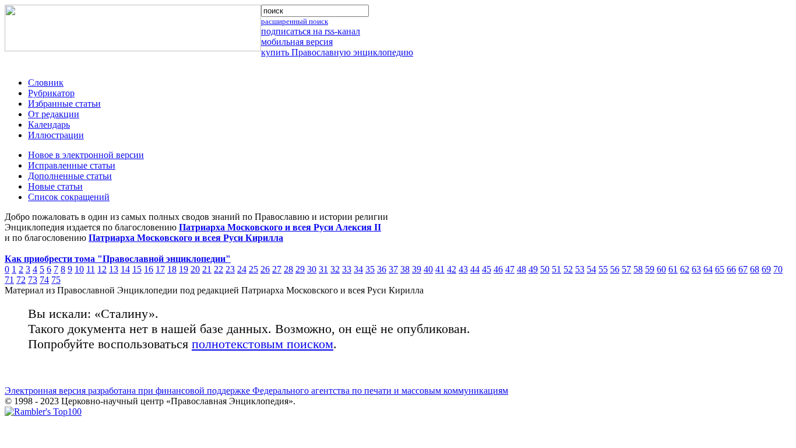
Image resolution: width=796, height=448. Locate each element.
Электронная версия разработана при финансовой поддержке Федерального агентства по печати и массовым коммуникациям (256, 391)
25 (253, 269)
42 (451, 269)
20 (195, 269)
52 (568, 269)
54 (591, 269)
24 (241, 269)
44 (475, 269)
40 (428, 269)
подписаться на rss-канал (310, 31)
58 (638, 269)
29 (300, 269)
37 (393, 269)
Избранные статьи (64, 103)
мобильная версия (297, 42)
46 (498, 269)
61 (673, 269)
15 (137, 269)
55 (603, 269)
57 (626, 269)
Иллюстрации (56, 135)
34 (358, 269)
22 (218, 269)
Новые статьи (55, 186)
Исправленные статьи (71, 165)
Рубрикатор (51, 93)
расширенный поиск (294, 21)
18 (172, 269)
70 (778, 269)
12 (102, 269)
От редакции (53, 114)
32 (335, 269)
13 (113, 269)
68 (754, 269)
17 (160, 269)
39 (416, 269)
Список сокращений (69, 197)
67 (743, 269)
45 (486, 269)
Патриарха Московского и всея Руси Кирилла (186, 238)
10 (79, 269)
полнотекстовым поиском (262, 344)
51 (556, 269)
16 (148, 269)
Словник (46, 83)
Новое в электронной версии (86, 155)
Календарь (49, 125)
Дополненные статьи (70, 176)
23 (230, 269)
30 (311, 269)
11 (90, 269)
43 (463, 269)
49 (533, 269)
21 (207, 269)
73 (32, 280)
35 (370, 269)
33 (346, 269)
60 (661, 269)
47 (510, 269)
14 (125, 269)
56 (614, 269)
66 (731, 269)
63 (696, 269)
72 (21, 280)
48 (521, 269)
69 (766, 269)
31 (323, 269)
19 (183, 269)
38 (405, 269)
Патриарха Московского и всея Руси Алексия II (280, 227)
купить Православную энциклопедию (337, 52)
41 (440, 269)
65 (719, 269)
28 (288, 269)
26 (265, 269)
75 (56, 280)
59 (649, 269)
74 (44, 280)
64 (708, 269)
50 (545, 269)
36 (381, 269)
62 (684, 269)
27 (276, 269)
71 (9, 280)
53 (579, 269)
